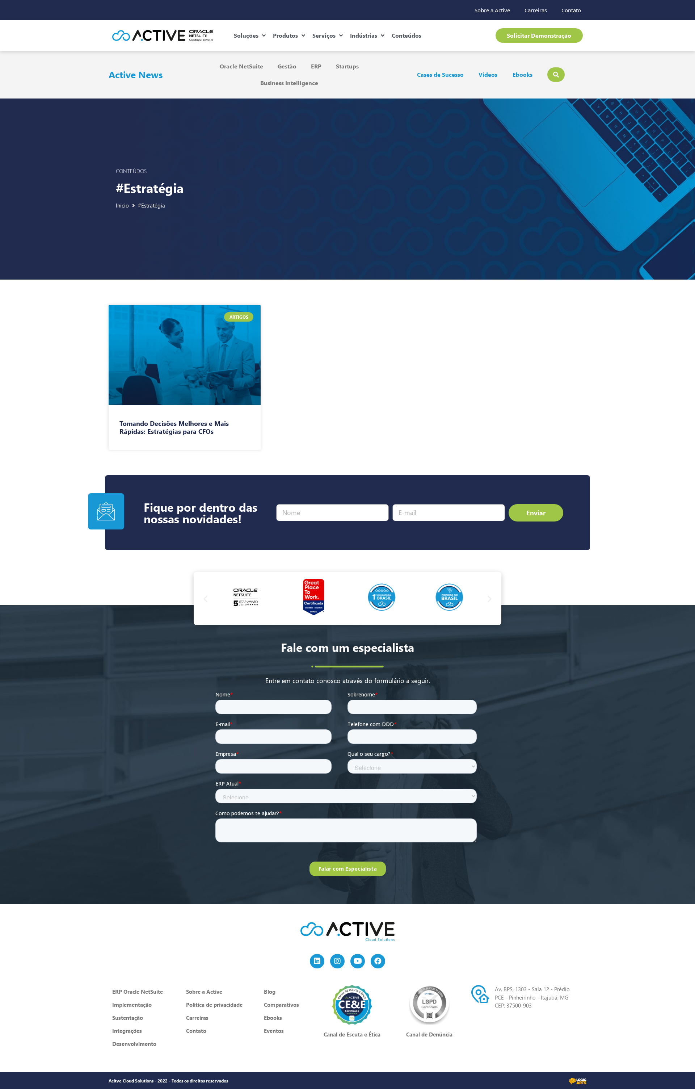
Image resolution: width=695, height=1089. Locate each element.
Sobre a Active (492, 10)
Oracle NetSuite (241, 66)
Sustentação (127, 1017)
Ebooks (522, 74)
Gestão (287, 66)
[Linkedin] (317, 961)
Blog (269, 991)
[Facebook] (378, 961)
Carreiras (536, 10)
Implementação (132, 1004)
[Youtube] (357, 961)
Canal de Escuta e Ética (352, 1034)
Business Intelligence (289, 83)
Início (122, 205)
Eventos (274, 1030)
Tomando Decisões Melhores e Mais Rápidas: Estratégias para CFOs (174, 427)
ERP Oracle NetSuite (137, 991)
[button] (205, 598)
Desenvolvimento (134, 1043)
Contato (571, 10)
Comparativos (281, 1004)
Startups (347, 66)
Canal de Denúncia (429, 1034)
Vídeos (488, 74)
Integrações (127, 1030)
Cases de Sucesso (440, 74)
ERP (316, 66)
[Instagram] (337, 961)
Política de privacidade (214, 1004)
